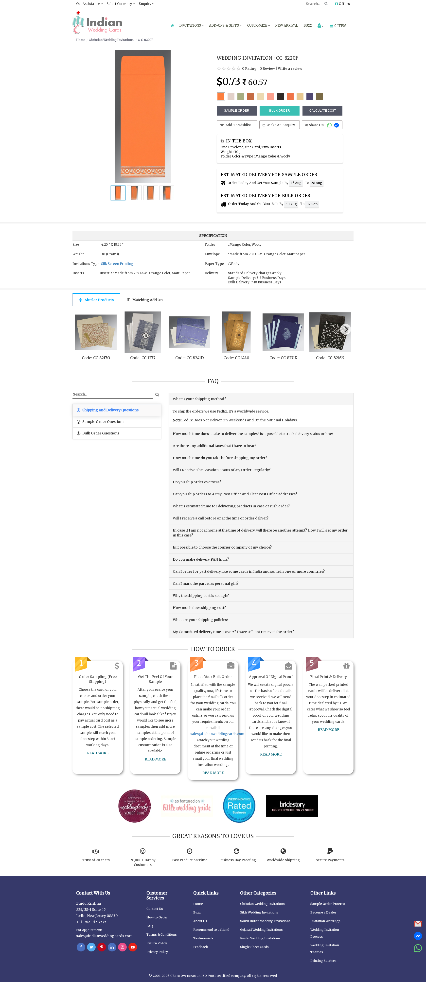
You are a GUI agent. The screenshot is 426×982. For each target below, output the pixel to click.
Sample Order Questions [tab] (103, 421)
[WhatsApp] (330, 125)
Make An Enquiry (280, 125)
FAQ (149, 926)
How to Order (157, 917)
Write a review (290, 68)
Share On (316, 125)
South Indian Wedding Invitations (265, 921)
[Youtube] (133, 947)
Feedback (200, 947)
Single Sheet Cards (254, 947)
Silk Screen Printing (117, 264)
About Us (200, 921)
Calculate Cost (322, 110)
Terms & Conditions (161, 934)
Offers (344, 3)
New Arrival (286, 25)
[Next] (345, 329)
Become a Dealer (323, 912)
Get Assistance (88, 4)
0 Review (267, 68)
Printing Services (323, 961)
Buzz (307, 25)
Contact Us (154, 909)
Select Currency (119, 4)
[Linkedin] (112, 947)
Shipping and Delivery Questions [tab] (110, 410)
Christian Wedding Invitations (262, 904)
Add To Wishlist (238, 125)
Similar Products (99, 300)
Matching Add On (147, 300)
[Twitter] (91, 947)
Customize (257, 25)
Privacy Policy (157, 952)
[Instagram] (122, 947)
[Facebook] (81, 947)
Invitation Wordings (325, 921)
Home (198, 904)
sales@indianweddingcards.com (217, 734)
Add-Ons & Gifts (224, 25)
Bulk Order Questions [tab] (100, 433)
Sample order (236, 110)
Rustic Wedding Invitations (260, 938)
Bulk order (279, 110)
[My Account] (320, 26)
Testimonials (203, 938)
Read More (97, 753)
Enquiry (145, 4)
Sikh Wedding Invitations (259, 912)
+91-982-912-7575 (91, 922)
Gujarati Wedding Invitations (261, 929)
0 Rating (249, 68)
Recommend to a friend (211, 929)
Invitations (190, 25)
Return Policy (156, 943)
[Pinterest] (101, 947)
